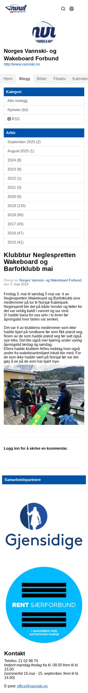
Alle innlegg (17, 101)
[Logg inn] (71, 8)
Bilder (42, 79)
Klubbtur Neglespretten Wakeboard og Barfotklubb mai (40, 262)
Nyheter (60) (18, 110)
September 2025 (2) (24, 142)
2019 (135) (17, 206)
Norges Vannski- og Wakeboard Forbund (50, 280)
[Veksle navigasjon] (80, 8)
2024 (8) (14, 160)
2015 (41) (15, 242)
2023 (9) (14, 169)
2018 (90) (15, 215)
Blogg (24, 79)
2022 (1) (14, 178)
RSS (15, 119)
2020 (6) (14, 197)
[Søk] (63, 8)
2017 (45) (15, 224)
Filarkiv (60, 79)
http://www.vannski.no (22, 64)
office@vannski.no (32, 686)
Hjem (8, 79)
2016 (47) (15, 233)
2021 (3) (14, 188)
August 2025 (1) (21, 151)
